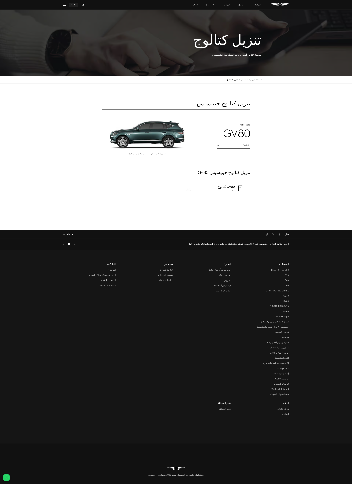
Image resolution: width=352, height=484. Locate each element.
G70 (287, 275)
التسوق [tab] (241, 5)
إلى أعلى (70, 234)
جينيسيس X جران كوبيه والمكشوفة (273, 327)
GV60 (286, 311)
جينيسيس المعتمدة (222, 286)
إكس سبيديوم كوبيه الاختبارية (276, 363)
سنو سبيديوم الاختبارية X (278, 343)
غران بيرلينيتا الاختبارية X (277, 348)
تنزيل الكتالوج (283, 409)
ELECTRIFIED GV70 (279, 306)
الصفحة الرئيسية (255, 80)
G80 (287, 280)
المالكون (112, 270)
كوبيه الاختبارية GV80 (279, 353)
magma (285, 337)
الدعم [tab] (195, 5)
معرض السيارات (165, 275)
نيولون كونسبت (282, 332)
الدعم (243, 80)
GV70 (286, 296)
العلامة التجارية (166, 270)
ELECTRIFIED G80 (280, 270)
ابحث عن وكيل (224, 275)
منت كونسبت (283, 368)
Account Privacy (108, 286)
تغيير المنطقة (225, 409)
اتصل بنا (285, 414)
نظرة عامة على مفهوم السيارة (275, 322)
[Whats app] (6, 477)
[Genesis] (280, 5)
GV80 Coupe (282, 317)
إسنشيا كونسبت (281, 374)
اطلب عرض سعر (223, 291)
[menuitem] (279, 234)
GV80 (286, 301)
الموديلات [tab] (257, 5)
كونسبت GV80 (282, 379)
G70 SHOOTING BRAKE (277, 291)
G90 (287, 286)
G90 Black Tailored (280, 389)
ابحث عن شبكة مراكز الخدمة (102, 275)
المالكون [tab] (210, 5)
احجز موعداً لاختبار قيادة (220, 270)
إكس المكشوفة (282, 358)
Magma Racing (166, 280)
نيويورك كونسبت (281, 384)
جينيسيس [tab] (226, 5)
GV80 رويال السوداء (279, 394)
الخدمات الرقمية (108, 280)
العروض (227, 280)
